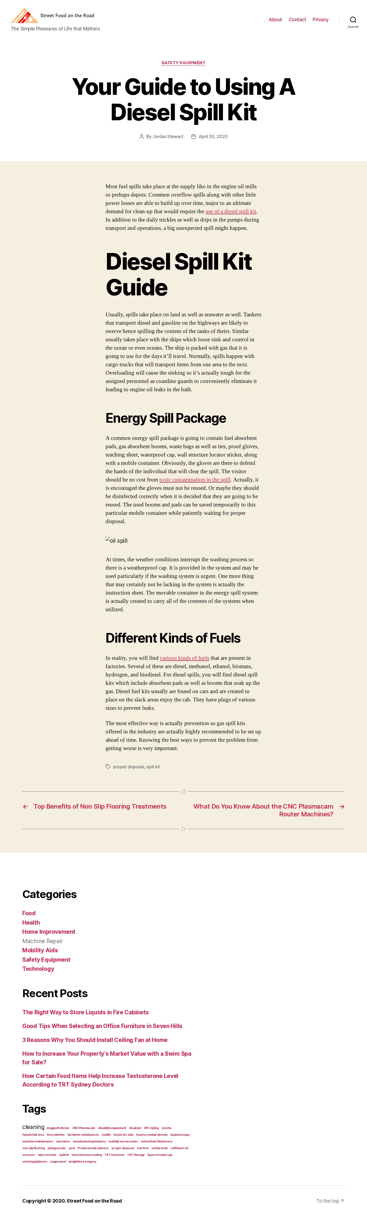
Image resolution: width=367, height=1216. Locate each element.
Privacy (321, 19)
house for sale (123, 1135)
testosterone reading (87, 1155)
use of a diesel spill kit (231, 211)
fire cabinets (56, 1135)
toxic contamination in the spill (195, 479)
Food (29, 913)
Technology (38, 968)
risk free (143, 1148)
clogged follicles (57, 1128)
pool (72, 1148)
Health (31, 922)
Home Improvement (48, 931)
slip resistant (47, 1155)
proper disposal (128, 766)
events (166, 1128)
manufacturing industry (89, 1141)
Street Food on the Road (94, 1201)
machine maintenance (37, 1141)
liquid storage (179, 1135)
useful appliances (34, 1161)
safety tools (160, 1148)
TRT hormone (114, 1155)
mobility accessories (123, 1141)
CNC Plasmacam (83, 1128)
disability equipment (112, 1128)
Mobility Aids (40, 950)
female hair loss (33, 1135)
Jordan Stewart (168, 136)
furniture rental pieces (83, 1135)
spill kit (153, 766)
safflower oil (179, 1148)
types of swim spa (159, 1155)
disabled (135, 1128)
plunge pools (57, 1148)
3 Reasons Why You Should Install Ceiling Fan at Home (95, 1040)
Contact (297, 19)
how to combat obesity (151, 1135)
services (28, 1155)
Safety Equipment (183, 62)
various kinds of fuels (184, 658)
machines (63, 1141)
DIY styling (151, 1128)
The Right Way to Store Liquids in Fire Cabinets (85, 1012)
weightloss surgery (82, 1161)
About (275, 19)
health (106, 1135)
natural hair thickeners (156, 1141)
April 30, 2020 (213, 136)
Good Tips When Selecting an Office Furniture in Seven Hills (102, 1026)
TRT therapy (136, 1155)
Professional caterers (93, 1148)
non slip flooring (33, 1148)
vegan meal (58, 1161)
